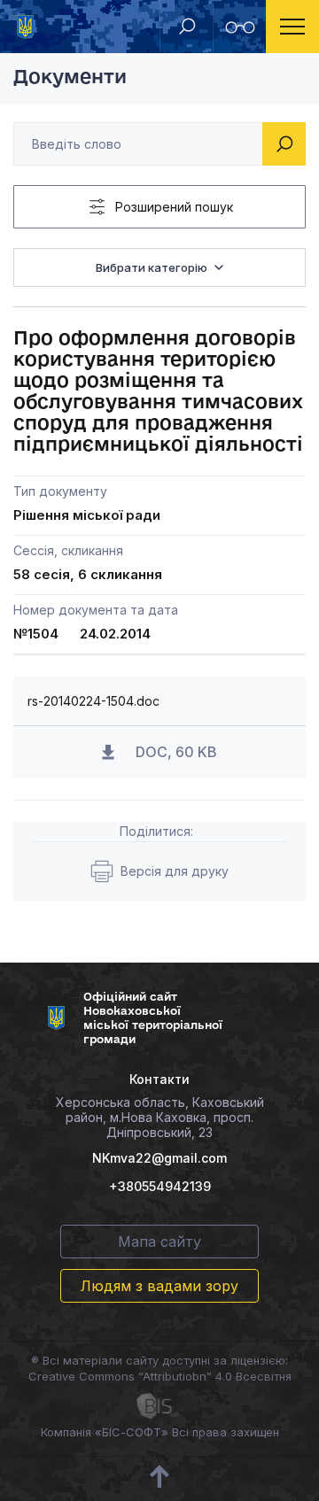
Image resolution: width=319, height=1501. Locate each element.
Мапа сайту (159, 1241)
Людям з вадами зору (159, 1286)
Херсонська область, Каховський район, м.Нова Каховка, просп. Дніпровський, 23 (160, 1117)
